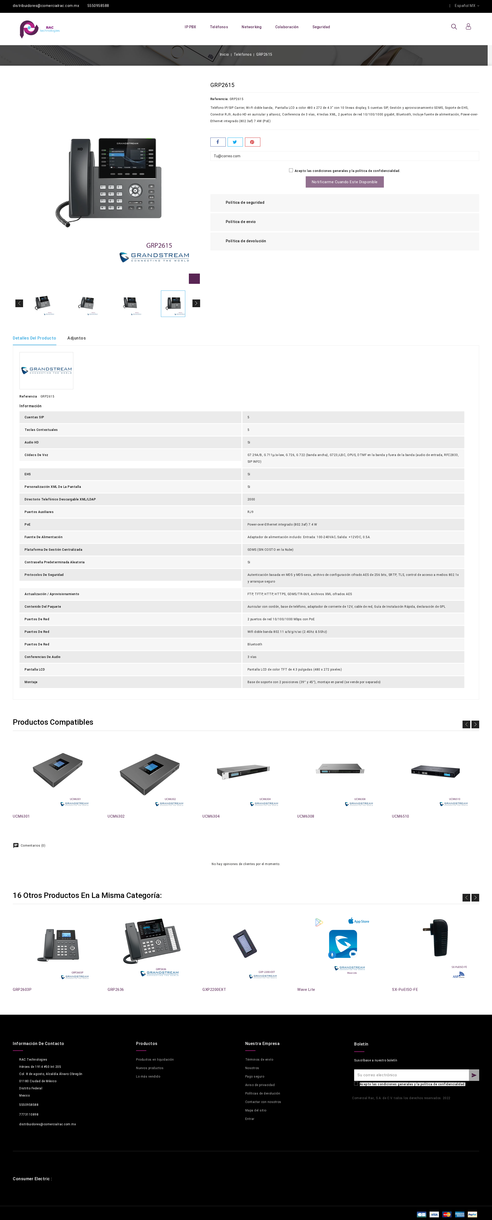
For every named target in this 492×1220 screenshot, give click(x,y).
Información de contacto (38, 1043)
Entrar (249, 1119)
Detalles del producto (34, 338)
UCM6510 (400, 816)
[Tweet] (235, 142)
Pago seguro (254, 1076)
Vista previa (16, 748)
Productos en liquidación (155, 1059)
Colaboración (287, 27)
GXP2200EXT (214, 989)
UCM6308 (305, 816)
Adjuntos (76, 338)
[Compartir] (218, 142)
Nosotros (252, 1068)
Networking (251, 27)
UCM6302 (116, 816)
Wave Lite (306, 989)
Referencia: (219, 99)
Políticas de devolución (262, 1093)
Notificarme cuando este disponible (345, 182)
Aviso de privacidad (260, 1085)
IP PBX (190, 27)
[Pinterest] (252, 142)
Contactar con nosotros (263, 1102)
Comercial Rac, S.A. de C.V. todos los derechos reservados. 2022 (401, 1098)
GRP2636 (116, 989)
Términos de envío (259, 1059)
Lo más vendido (148, 1076)
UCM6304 (211, 816)
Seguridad (321, 27)
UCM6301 (21, 816)
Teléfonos (219, 27)
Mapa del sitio (255, 1110)
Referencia (28, 396)
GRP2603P (22, 989)
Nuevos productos (149, 1068)
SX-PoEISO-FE (405, 989)
